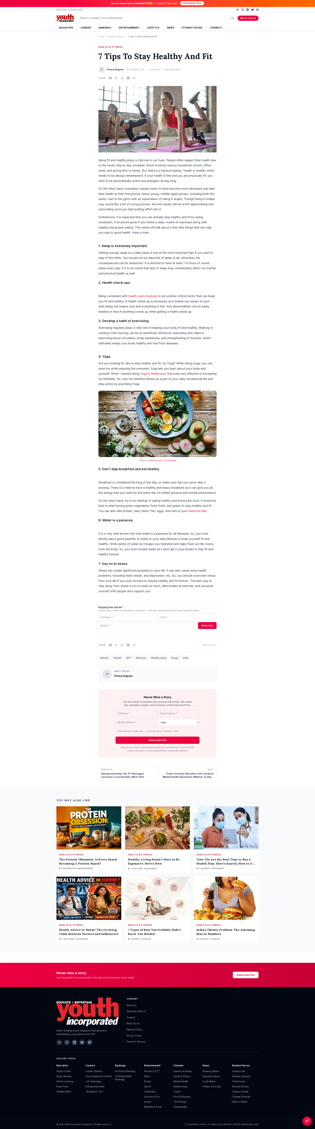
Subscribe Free (192, 3)
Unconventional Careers (99, 1076)
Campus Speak (240, 1091)
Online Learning (64, 1081)
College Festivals (241, 1096)
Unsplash (171, 460)
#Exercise (141, 658)
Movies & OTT (152, 1071)
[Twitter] (238, 10)
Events (147, 1101)
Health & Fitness (116, 36)
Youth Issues (238, 1081)
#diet (185, 658)
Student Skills (63, 1091)
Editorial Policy (134, 1029)
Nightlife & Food (152, 1106)
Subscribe (207, 625)
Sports (147, 1086)
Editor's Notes (239, 1101)
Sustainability (180, 1106)
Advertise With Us (136, 1011)
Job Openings (93, 1081)
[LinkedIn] (247, 10)
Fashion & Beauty (182, 1071)
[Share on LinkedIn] (128, 78)
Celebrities (150, 1091)
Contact (130, 1017)
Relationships (180, 1086)
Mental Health (180, 1081)
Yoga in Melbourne (152, 373)
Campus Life (238, 1071)
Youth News (209, 1081)
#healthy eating (158, 658)
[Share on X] (116, 78)
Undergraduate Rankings (123, 1078)
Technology (180, 1101)
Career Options (94, 1071)
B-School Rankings (125, 1071)
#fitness (104, 658)
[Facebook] (257, 10)
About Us (131, 1005)
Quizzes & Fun (152, 1096)
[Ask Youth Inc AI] (307, 1121)
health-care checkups (143, 296)
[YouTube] (252, 10)
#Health (117, 658)
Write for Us (248, 18)
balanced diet (197, 511)
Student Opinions (241, 1076)
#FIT (128, 658)
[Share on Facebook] (110, 78)
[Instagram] (243, 10)
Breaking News (211, 1071)
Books (147, 1081)
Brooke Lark (155, 460)
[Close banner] (310, 3)
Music (147, 1076)
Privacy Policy (134, 1035)
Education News (211, 1076)
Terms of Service (135, 1041)
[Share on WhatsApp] (122, 78)
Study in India (63, 1071)
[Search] (233, 18)
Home (101, 36)
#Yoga (174, 658)
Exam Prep (62, 1086)
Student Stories (240, 1086)
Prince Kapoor (123, 676)
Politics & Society (212, 1086)
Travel (176, 1091)
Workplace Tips (94, 1091)
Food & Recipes (182, 1096)
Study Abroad (63, 1076)
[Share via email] (134, 78)
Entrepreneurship (95, 1086)
